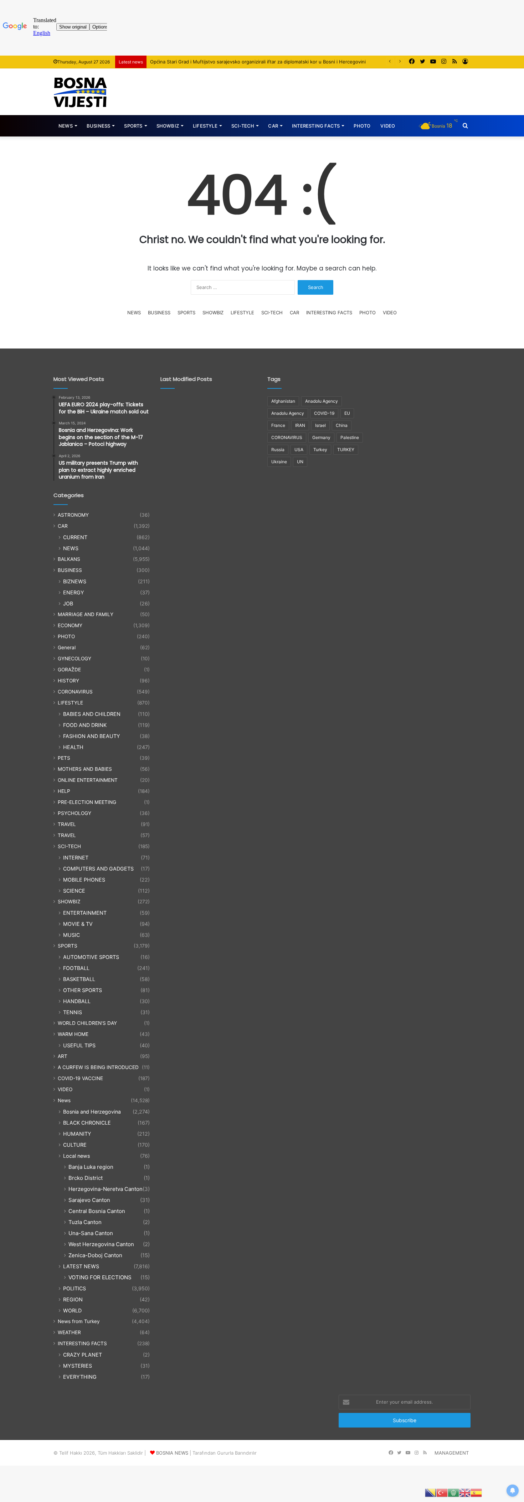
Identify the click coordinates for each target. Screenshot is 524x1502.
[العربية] (453, 1492)
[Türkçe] (442, 1492)
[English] (465, 1492)
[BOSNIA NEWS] (80, 92)
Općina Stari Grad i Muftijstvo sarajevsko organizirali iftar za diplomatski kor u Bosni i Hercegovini (258, 61)
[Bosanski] (430, 1492)
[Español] (476, 1492)
